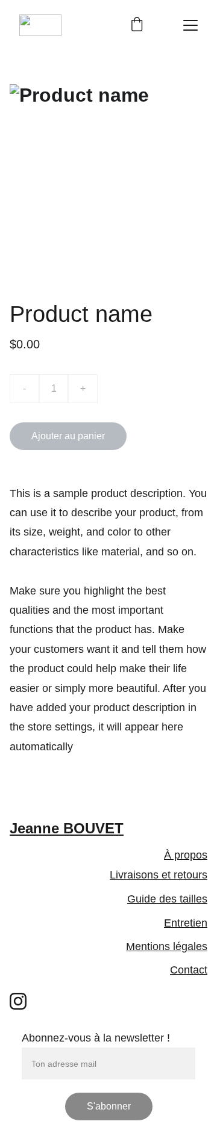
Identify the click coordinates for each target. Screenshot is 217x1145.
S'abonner (109, 1106)
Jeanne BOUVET (67, 828)
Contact (188, 970)
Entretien (185, 923)
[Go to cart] (137, 25)
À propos (185, 855)
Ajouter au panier (68, 436)
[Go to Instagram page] (18, 1001)
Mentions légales (166, 946)
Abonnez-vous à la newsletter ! (96, 1038)
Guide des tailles (167, 899)
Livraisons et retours (158, 875)
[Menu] (190, 25)
